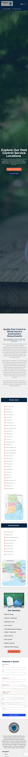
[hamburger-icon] (25, 4)
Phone (5, 685)
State (3, 703)
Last (3, 671)
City (3, 698)
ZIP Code (4, 708)
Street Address (5, 693)
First (3, 666)
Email (5, 678)
